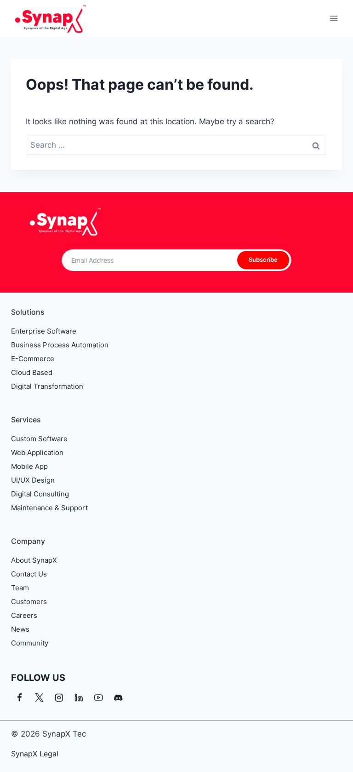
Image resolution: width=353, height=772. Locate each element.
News (20, 629)
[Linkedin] (78, 697)
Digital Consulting (40, 494)
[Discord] (118, 697)
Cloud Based (31, 372)
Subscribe (263, 260)
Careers (24, 615)
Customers (29, 601)
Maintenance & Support (49, 507)
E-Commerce (32, 358)
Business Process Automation (59, 344)
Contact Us (29, 574)
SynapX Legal (34, 753)
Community (29, 643)
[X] (39, 697)
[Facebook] (19, 697)
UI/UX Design (33, 480)
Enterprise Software (43, 331)
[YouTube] (98, 697)
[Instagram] (59, 697)
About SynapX (34, 560)
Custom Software (39, 438)
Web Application (37, 452)
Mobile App (29, 466)
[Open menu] (333, 18)
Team (20, 587)
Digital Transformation (47, 386)
